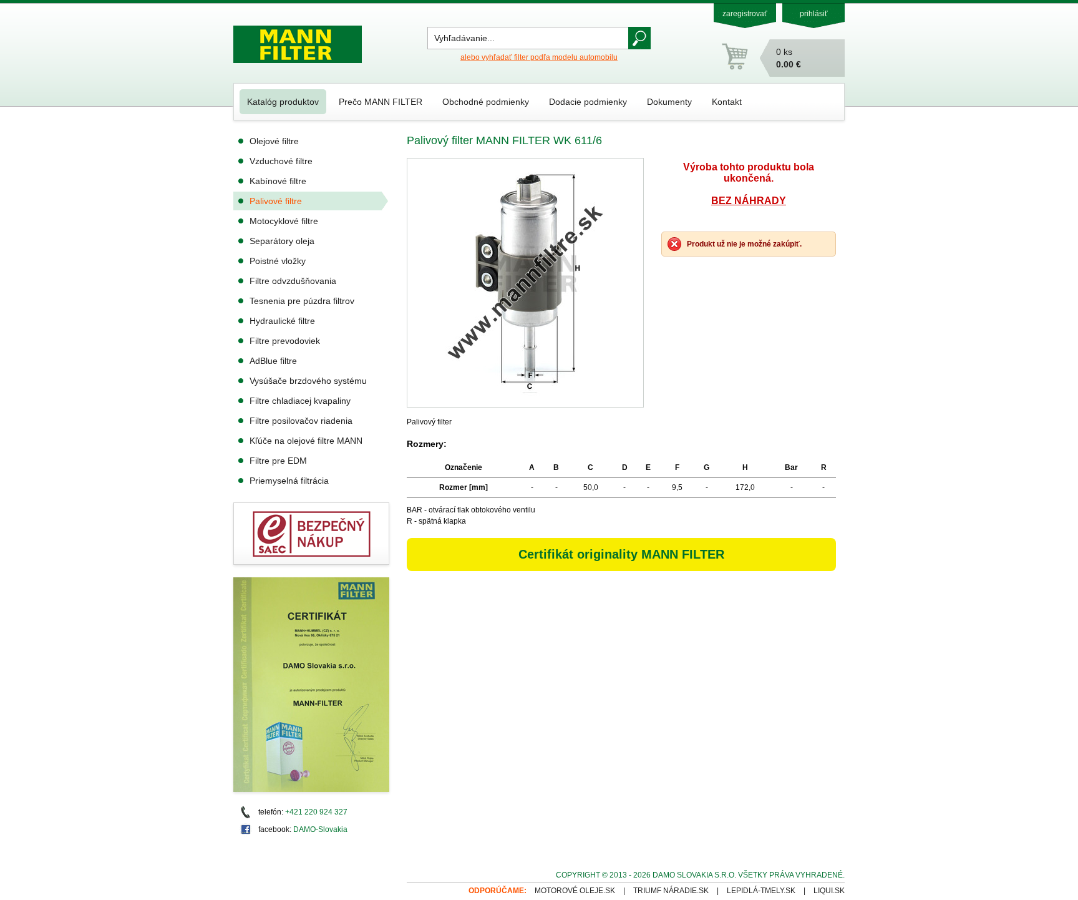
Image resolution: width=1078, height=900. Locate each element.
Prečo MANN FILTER (380, 102)
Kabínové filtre (278, 181)
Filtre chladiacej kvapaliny (300, 401)
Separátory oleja (282, 241)
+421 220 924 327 (316, 812)
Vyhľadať (639, 38)
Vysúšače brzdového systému (308, 381)
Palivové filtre (276, 201)
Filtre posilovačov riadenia (301, 421)
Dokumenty (669, 102)
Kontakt (727, 102)
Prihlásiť (814, 13)
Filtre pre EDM (278, 461)
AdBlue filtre (273, 361)
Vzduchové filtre (281, 161)
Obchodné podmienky (485, 102)
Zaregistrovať (744, 13)
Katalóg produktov (283, 102)
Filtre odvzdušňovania (293, 281)
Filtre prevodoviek (285, 341)
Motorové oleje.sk (575, 890)
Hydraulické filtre (282, 321)
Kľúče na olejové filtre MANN (306, 441)
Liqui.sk (829, 890)
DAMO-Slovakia (320, 829)
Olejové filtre (274, 141)
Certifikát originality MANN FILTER (621, 554)
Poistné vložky (278, 261)
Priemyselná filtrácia (289, 481)
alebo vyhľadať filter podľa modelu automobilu (539, 57)
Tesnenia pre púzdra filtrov (302, 301)
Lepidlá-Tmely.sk (761, 890)
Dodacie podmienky (588, 102)
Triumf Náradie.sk (671, 890)
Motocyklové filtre (284, 221)
